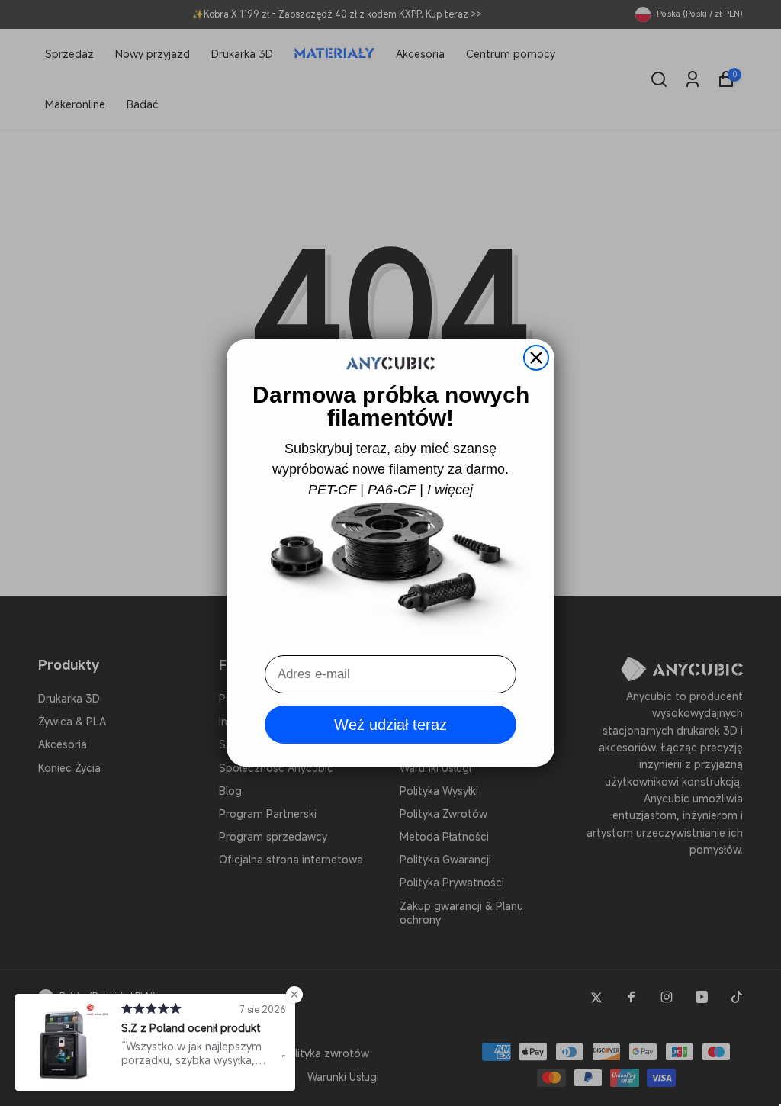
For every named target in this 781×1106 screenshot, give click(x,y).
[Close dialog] (536, 358)
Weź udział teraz (390, 724)
